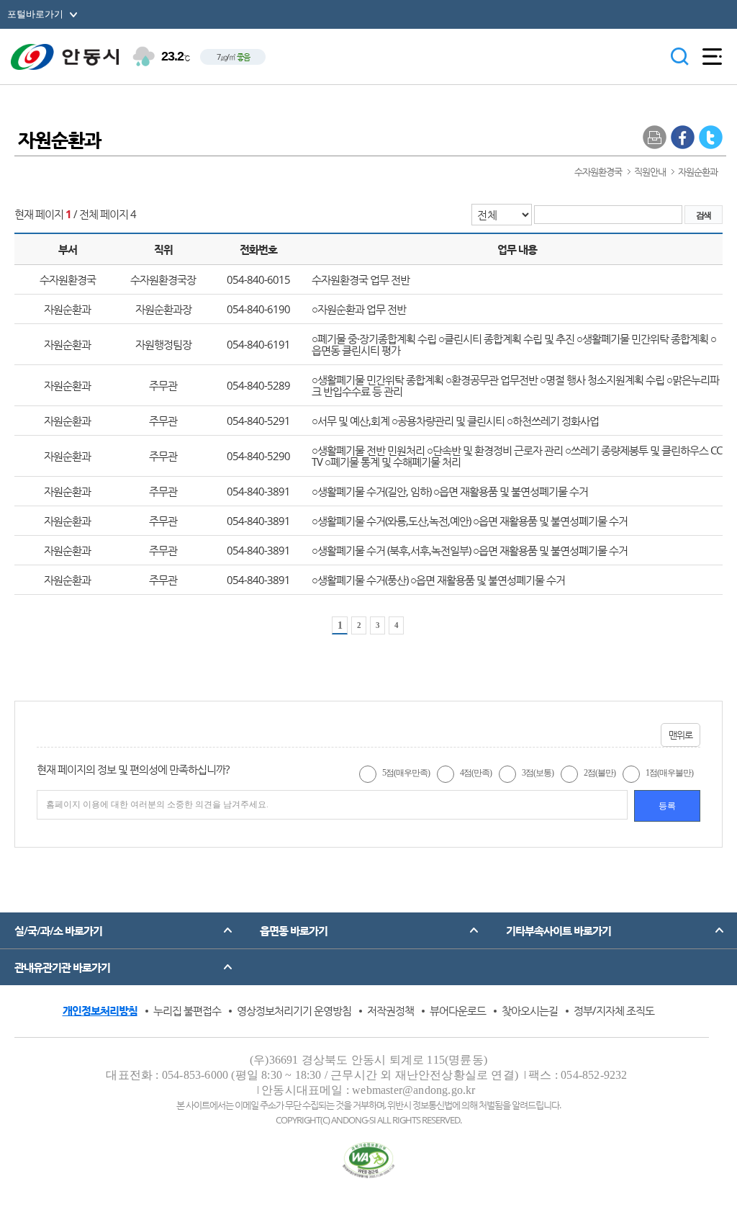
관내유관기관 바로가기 (62, 967)
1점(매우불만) (669, 773)
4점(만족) (476, 773)
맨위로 (680, 734)
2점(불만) (599, 773)
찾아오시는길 (530, 1010)
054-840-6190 (258, 309)
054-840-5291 (258, 420)
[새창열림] (683, 136)
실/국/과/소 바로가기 (58, 930)
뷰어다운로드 (458, 1010)
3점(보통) (537, 773)
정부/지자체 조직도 (614, 1010)
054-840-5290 (258, 456)
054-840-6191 (258, 344)
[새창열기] (369, 1160)
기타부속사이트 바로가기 (558, 930)
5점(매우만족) (406, 773)
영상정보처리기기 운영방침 (294, 1010)
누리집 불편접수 (187, 1010)
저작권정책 (390, 1010)
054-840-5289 (258, 385)
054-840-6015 (258, 279)
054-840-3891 (258, 491)
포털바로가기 (35, 14)
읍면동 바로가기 (293, 930)
